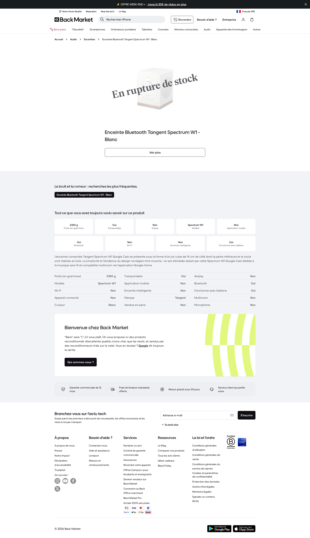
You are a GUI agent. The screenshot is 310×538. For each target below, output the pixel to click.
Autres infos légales (203, 486)
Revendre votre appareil (137, 465)
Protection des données (206, 481)
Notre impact (62, 455)
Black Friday (164, 465)
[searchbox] (135, 19)
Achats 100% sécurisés (136, 503)
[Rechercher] (102, 19)
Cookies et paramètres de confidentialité (205, 474)
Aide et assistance (99, 450)
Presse (58, 450)
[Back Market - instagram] (57, 481)
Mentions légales (202, 491)
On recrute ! (61, 475)
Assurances (130, 460)
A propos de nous (65, 445)
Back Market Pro (132, 498)
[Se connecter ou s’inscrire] (243, 19)
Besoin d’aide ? (207, 19)
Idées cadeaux (166, 460)
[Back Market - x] (57, 489)
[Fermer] (306, 4)
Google (143, 345)
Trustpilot (60, 470)
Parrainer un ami (132, 445)
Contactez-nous (98, 445)
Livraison (94, 455)
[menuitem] (97, 29)
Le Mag (162, 445)
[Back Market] (74, 19)
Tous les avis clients (169, 455)
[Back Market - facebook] (73, 481)
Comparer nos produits (171, 450)
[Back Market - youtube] (65, 481)
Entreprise (229, 19)
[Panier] (251, 19)
